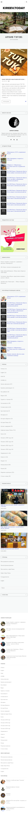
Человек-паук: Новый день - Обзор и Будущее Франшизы (14, 650)
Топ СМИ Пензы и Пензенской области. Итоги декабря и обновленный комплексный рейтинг (17, 336)
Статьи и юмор (4, 476)
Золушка (8, 793)
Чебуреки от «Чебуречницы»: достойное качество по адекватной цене (16, 167)
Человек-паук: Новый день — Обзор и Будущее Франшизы (13, 282)
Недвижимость (4, 453)
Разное (2, 468)
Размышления (4, 464)
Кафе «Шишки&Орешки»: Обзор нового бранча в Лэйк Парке (13, 272)
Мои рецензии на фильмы (7, 561)
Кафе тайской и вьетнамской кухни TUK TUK (14, 79)
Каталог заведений (5, 426)
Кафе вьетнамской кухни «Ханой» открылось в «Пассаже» (12, 506)
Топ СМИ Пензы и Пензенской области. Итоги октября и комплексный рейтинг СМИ (17, 330)
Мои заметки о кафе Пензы (7, 569)
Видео (2, 395)
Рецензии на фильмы (6, 472)
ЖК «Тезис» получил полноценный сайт (11, 267)
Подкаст (3, 460)
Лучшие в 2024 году (6, 449)
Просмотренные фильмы (7, 565)
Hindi (2, 376)
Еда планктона (4, 411)
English (2, 372)
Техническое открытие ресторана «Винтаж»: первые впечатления (16, 657)
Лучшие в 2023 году (6, 445)
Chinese (2, 368)
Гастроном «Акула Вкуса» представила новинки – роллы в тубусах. (13, 277)
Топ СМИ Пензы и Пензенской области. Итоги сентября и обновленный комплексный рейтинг (17, 179)
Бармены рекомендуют (6, 388)
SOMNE (3, 380)
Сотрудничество (5, 577)
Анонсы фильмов (5, 384)
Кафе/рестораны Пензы (7, 430)
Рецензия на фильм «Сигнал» (13, 787)
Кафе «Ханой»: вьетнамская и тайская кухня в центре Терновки (12, 527)
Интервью (3, 414)
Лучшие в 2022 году (6, 441)
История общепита (5, 418)
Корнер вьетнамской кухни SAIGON (10, 548)
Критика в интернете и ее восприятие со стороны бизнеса (15, 808)
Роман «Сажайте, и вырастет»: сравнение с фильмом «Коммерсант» (13, 26)
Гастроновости (4, 403)
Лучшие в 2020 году (6, 437)
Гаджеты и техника (5, 399)
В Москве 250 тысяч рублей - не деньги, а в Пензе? (16, 801)
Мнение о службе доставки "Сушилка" (15, 780)
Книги (6, 21)
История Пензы (5, 422)
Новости (3, 457)
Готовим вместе (5, 407)
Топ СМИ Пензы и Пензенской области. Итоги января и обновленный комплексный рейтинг (17, 304)
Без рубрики (4, 391)
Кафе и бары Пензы (6, 573)
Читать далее (6, 101)
